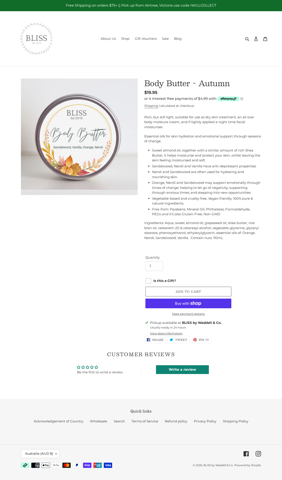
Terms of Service (145, 421)
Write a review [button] (182, 369)
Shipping (151, 106)
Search (119, 421)
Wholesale (98, 421)
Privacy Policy (205, 421)
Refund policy (176, 421)
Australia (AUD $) (39, 453)
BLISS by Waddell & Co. (218, 465)
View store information (166, 333)
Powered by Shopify (247, 465)
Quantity (152, 257)
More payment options (188, 314)
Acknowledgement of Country (58, 421)
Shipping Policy (235, 421)
